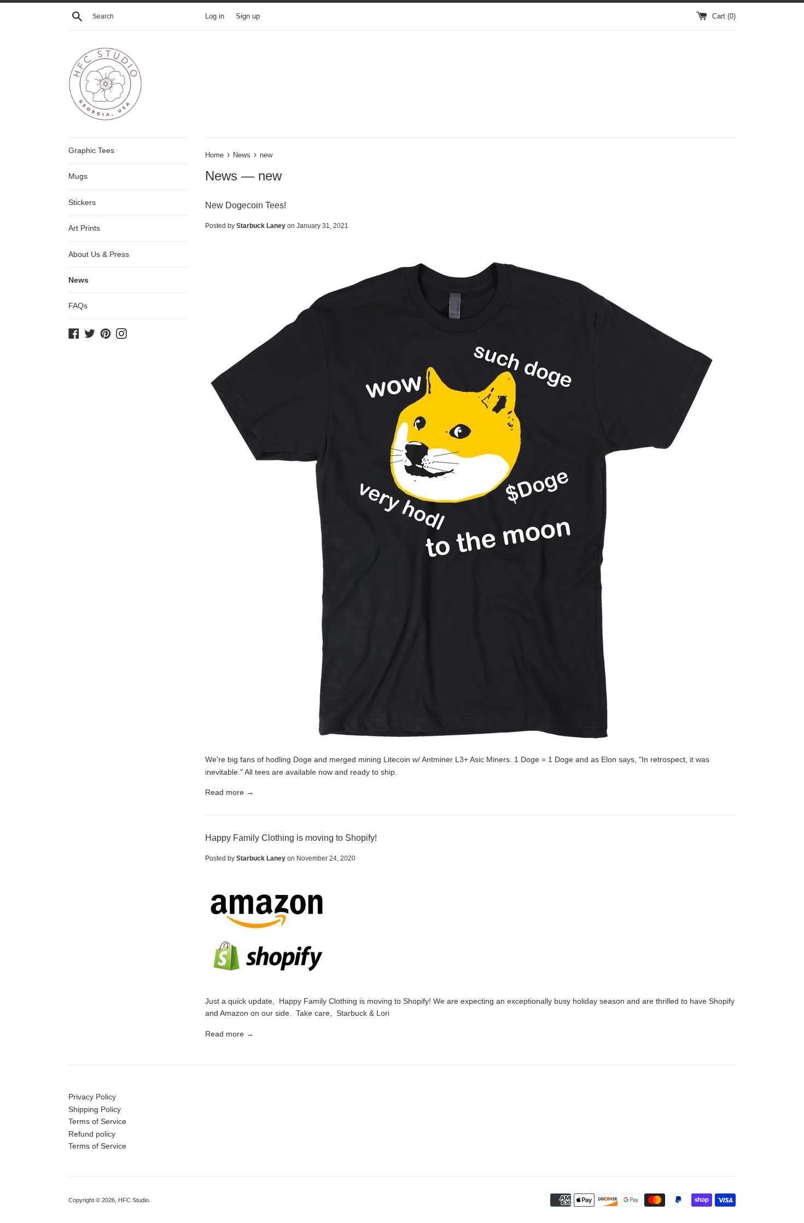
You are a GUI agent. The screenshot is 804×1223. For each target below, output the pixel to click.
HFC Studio (133, 1200)
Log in (214, 16)
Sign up (248, 16)
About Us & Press (98, 254)
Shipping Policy (94, 1109)
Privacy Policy (92, 1096)
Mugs (78, 176)
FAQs (78, 305)
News (78, 280)
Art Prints (84, 228)
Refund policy (91, 1134)
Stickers (82, 202)
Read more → (229, 792)
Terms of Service (97, 1121)
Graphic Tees (91, 150)
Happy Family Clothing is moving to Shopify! (291, 837)
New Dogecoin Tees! (245, 205)
